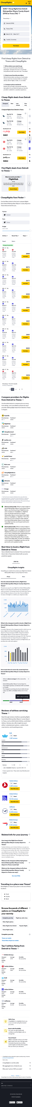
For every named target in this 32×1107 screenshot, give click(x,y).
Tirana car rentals (6, 938)
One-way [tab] (25, 104)
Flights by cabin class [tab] (21, 918)
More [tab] (23, 576)
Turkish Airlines (13, 781)
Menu (29, 1)
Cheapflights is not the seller (11, 1063)
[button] (19, 14)
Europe (17, 1075)
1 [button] (12, 389)
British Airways (13, 820)
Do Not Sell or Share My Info (16, 1094)
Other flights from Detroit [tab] (9, 925)
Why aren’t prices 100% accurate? (12, 1069)
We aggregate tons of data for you (12, 1066)
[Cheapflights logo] (6, 2)
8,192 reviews (13, 825)
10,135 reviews (13, 799)
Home (12, 1075)
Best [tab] (12, 103)
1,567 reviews (13, 738)
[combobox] (7, 18)
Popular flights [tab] (23, 925)
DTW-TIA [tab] (16, 561)
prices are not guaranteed (8, 1057)
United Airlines (13, 794)
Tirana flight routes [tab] (8, 929)
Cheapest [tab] (5, 103)
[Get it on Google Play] (12, 1102)
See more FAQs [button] (16, 876)
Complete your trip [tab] (8, 918)
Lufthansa (12, 807)
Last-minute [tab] (18, 104)
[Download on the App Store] (19, 1102)
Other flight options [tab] (8, 922)
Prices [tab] (8, 576)
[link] (13, 189)
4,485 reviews (13, 786)
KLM (10, 733)
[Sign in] (26, 3)
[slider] (30, 231)
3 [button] (19, 389)
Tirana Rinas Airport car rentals (10, 940)
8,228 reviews (13, 812)
